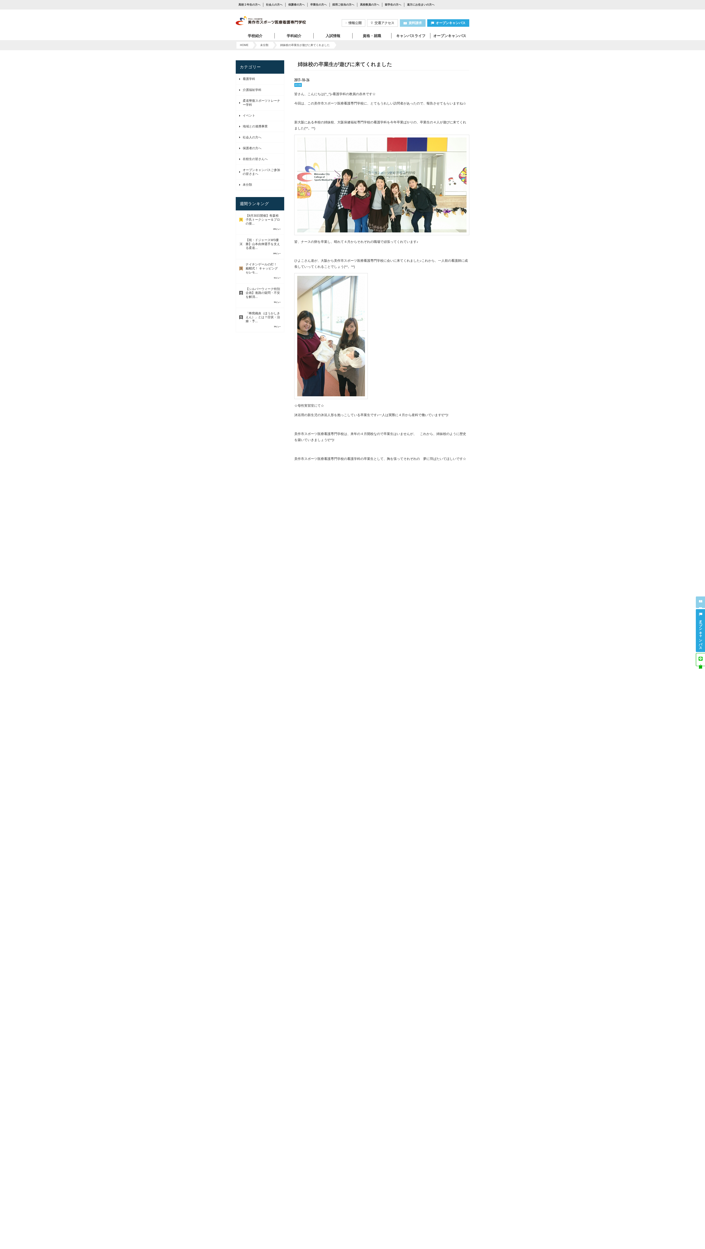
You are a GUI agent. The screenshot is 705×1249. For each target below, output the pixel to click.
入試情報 (333, 36)
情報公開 (355, 23)
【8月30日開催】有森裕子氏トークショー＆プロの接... (263, 219)
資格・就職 (372, 36)
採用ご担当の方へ (343, 4)
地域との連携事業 (255, 126)
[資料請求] (700, 602)
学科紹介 (294, 36)
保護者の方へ (296, 4)
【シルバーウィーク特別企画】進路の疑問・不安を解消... (263, 293)
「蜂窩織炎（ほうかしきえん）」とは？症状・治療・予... (263, 317)
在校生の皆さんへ (255, 159)
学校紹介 (255, 36)
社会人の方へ (274, 4)
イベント (249, 115)
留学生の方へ (393, 4)
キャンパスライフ (411, 36)
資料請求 (415, 23)
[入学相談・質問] (700, 659)
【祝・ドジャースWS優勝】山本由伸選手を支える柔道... (263, 244)
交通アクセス (384, 23)
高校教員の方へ (369, 4)
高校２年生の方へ (249, 4)
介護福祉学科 (252, 90)
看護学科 (249, 79)
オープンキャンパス (451, 23)
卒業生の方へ (318, 4)
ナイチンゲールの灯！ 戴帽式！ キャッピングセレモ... (262, 268)
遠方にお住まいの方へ (421, 4)
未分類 (247, 184)
